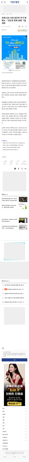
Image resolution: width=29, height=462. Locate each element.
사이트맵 (24, 456)
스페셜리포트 (5, 443)
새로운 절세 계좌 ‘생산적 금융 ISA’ (10, 149)
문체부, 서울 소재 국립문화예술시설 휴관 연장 (13, 145)
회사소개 (5, 456)
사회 (7, 13)
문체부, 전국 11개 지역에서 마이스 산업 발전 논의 (14, 143)
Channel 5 (5, 446)
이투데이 (3, 13)
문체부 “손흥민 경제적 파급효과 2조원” (11, 147)
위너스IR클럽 (5, 449)
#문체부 (4, 157)
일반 (11, 13)
